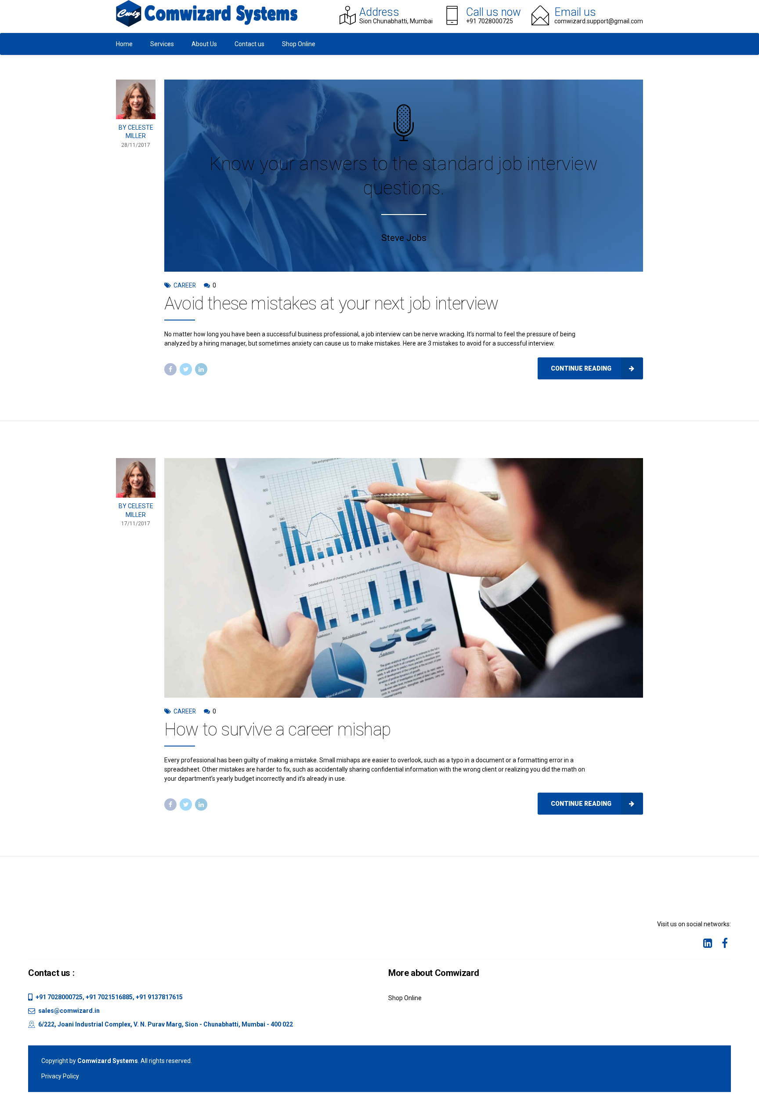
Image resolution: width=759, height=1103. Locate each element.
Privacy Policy (60, 1076)
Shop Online (298, 43)
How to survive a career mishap (277, 729)
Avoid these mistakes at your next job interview (331, 303)
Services (162, 43)
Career (184, 285)
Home (124, 43)
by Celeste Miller (136, 132)
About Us (204, 43)
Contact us (249, 43)
